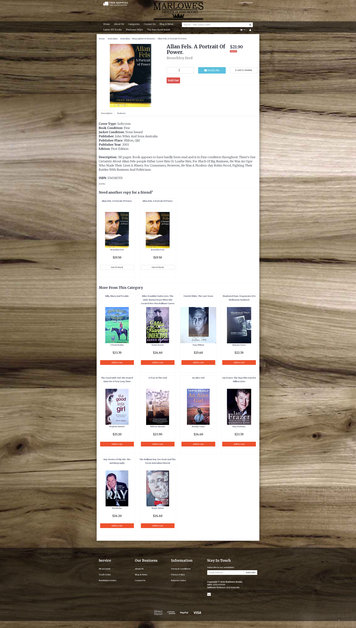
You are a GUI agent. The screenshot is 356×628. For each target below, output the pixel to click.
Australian (113, 38)
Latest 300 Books (112, 29)
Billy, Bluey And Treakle (117, 296)
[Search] (250, 24)
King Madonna (239, 426)
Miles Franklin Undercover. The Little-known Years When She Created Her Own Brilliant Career (158, 300)
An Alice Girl (198, 378)
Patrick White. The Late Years (198, 296)
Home (106, 24)
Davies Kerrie (158, 345)
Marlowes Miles (134, 29)
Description (106, 113)
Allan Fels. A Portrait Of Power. (172, 38)
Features (121, 113)
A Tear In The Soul (158, 378)
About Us (119, 24)
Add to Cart (117, 362)
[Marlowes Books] (178, 10)
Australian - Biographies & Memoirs (137, 38)
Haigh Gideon (158, 508)
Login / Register (246, 3)
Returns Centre (178, 580)
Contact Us (149, 24)
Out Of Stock (117, 267)
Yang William (198, 345)
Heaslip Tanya (198, 426)
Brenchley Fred (117, 250)
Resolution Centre (107, 580)
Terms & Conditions (181, 569)
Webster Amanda (157, 426)
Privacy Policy (178, 574)
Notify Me (213, 70)
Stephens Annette (117, 426)
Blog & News (166, 24)
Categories (134, 24)
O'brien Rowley (117, 345)
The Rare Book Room (158, 29)
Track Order (105, 574)
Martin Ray (117, 508)
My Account (104, 569)
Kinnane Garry (239, 345)
